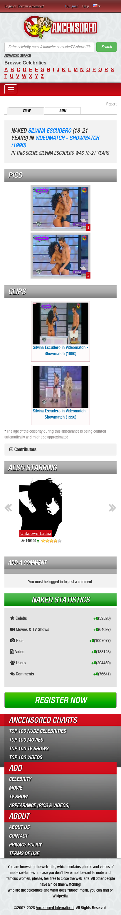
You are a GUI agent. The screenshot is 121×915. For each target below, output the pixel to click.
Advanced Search (17, 56)
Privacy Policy (25, 844)
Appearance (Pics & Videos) (39, 805)
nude (73, 890)
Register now (60, 700)
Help (85, 6)
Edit (62, 110)
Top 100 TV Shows (28, 748)
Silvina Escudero (49, 130)
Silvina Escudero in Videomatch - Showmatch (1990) (60, 350)
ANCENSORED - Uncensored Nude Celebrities (60, 27)
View (26, 110)
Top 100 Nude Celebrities (37, 731)
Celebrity (20, 779)
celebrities (35, 890)
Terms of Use (24, 853)
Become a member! (30, 6)
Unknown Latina (30, 533)
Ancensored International (55, 907)
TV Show (18, 796)
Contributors (25, 449)
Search (106, 46)
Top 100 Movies (26, 740)
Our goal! (71, 6)
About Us (19, 827)
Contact (18, 836)
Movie (15, 788)
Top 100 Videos (25, 757)
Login (8, 6)
